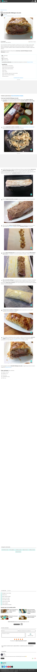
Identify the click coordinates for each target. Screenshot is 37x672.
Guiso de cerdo (18, 551)
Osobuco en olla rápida (5, 598)
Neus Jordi (5, 15)
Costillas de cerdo (32, 549)
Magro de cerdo (25, 549)
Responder (2, 658)
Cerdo (6, 10)
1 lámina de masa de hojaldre (9, 67)
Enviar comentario (32, 643)
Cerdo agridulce (11, 549)
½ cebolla (5, 72)
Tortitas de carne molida (6, 601)
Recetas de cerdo (8, 367)
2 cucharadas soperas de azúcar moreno (11, 73)
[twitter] (4, 667)
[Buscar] (35, 1)
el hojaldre (11, 226)
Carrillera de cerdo (18, 549)
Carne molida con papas (6, 599)
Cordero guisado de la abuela (6, 604)
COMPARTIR (32, 1)
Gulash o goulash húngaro (6, 596)
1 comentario (5, 14)
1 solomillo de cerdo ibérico (8, 66)
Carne (4, 10)
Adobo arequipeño (5, 603)
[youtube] (8, 667)
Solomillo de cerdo (5, 549)
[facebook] (2, 667)
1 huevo (5, 70)
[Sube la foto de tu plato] (21, 624)
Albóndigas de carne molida (6, 593)
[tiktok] (12, 667)
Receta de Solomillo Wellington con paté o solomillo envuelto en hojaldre (31, 611)
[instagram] (6, 667)
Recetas (2, 10)
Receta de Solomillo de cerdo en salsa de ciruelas (13, 611)
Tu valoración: (12, 640)
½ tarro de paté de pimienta (8, 68)
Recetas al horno (30, 62)
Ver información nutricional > (18, 78)
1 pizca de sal (6, 76)
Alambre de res (4, 595)
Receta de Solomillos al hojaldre (17, 96)
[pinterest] (10, 667)
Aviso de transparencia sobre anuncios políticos (7, 671)
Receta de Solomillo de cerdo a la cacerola (31, 617)
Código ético (16, 671)
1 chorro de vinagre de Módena (9, 75)
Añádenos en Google (33, 41)
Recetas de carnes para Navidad (13, 617)
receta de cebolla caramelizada (27, 127)
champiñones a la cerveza (17, 340)
